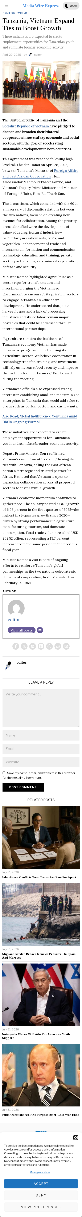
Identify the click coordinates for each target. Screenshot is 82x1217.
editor (38, 54)
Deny (41, 1195)
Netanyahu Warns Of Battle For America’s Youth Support (36, 1036)
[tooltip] (15, 646)
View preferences (41, 1207)
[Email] (40, 630)
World (22, 13)
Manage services (40, 1172)
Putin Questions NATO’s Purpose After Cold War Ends (40, 1114)
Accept (41, 1184)
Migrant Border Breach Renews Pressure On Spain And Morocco (38, 955)
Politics (9, 13)
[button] (76, 1137)
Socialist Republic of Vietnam (26, 126)
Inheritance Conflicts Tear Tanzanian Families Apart (39, 877)
